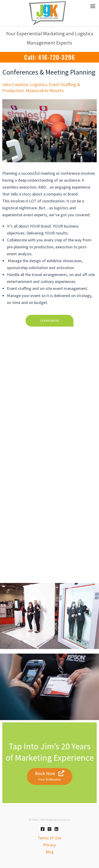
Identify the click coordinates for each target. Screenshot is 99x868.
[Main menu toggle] (93, 6)
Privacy (49, 844)
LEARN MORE (49, 320)
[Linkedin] (56, 829)
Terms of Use (49, 838)
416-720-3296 (56, 57)
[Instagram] (49, 829)
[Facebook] (43, 829)
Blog (50, 851)
